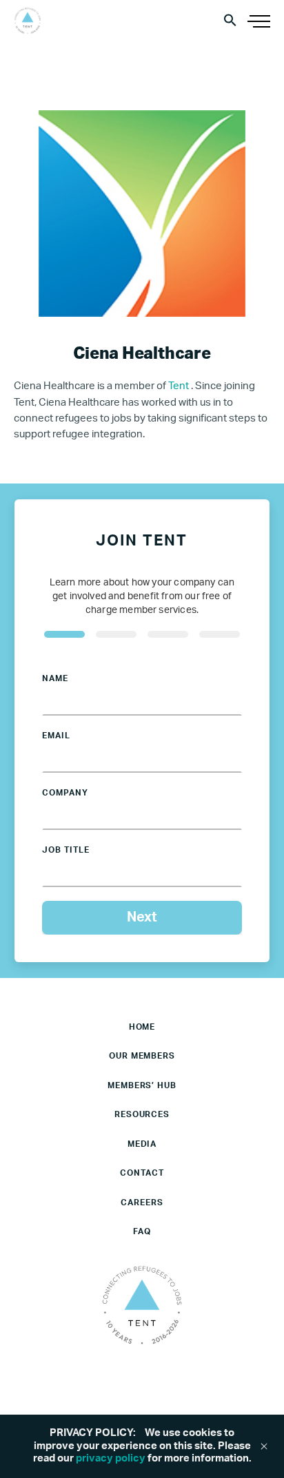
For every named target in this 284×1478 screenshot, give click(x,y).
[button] (230, 19)
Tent (179, 386)
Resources (142, 1114)
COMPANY (65, 793)
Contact (142, 1173)
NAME (55, 678)
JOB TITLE (66, 850)
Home (142, 1027)
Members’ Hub (142, 1085)
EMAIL (56, 735)
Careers (142, 1202)
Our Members (142, 1056)
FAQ (142, 1231)
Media (142, 1144)
